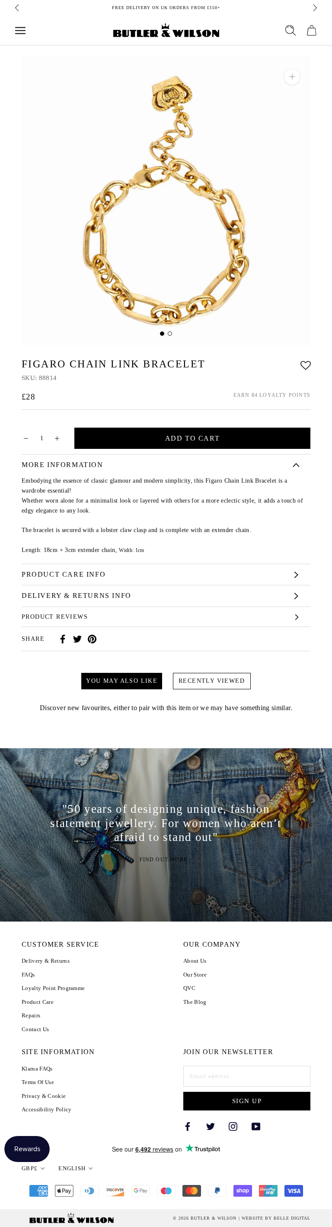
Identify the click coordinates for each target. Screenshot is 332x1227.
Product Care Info (63, 574)
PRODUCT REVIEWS (55, 617)
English (72, 1168)
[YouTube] (256, 1126)
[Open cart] (311, 30)
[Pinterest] (92, 639)
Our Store (195, 974)
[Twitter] (77, 639)
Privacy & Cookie (44, 1096)
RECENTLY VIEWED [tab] (212, 681)
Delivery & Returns (46, 961)
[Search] (290, 30)
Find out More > (166, 860)
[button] (306, 364)
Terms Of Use (38, 1082)
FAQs (28, 974)
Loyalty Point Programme (53, 988)
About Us (195, 961)
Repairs (31, 1015)
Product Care (38, 1002)
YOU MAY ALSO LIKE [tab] (121, 681)
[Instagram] (233, 1126)
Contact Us (35, 1029)
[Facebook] (62, 639)
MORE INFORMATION (62, 464)
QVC (189, 988)
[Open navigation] (20, 30)
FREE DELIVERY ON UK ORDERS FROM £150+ (166, 7)
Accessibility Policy (47, 1109)
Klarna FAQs (37, 1068)
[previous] (17, 7)
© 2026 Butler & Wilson (204, 1218)
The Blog (195, 1002)
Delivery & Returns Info (76, 595)
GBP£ (30, 1168)
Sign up (247, 1100)
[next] (314, 7)
